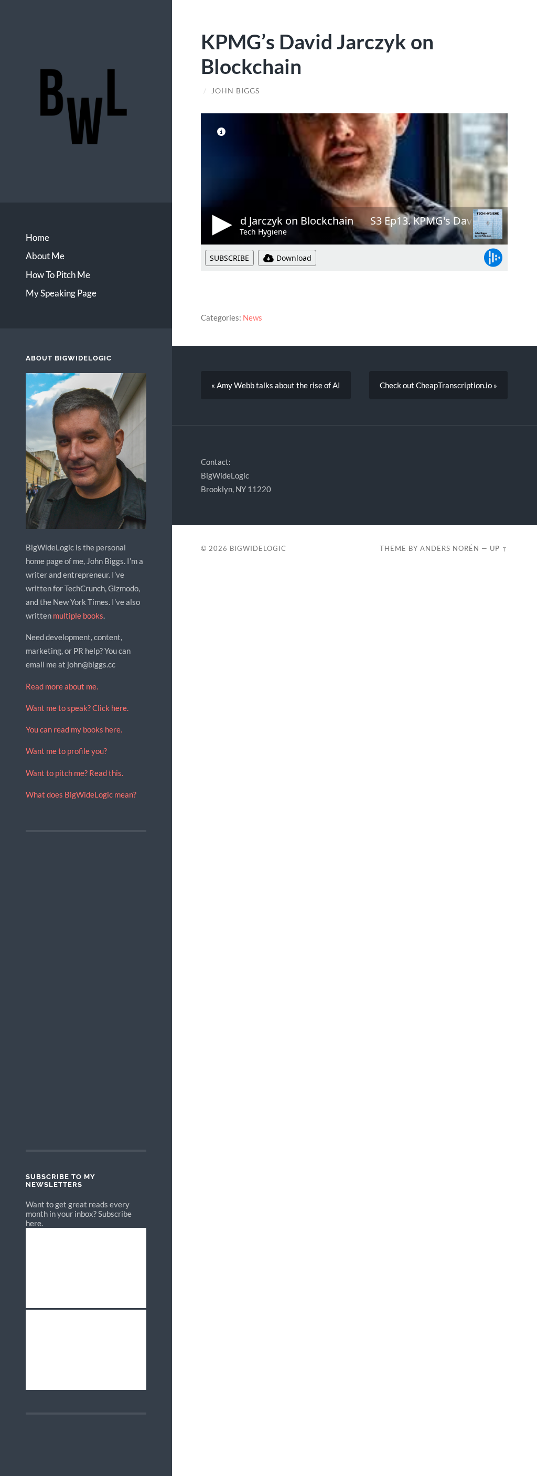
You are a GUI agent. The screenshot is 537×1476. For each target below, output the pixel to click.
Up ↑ (499, 548)
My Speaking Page (61, 293)
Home (37, 237)
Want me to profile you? (66, 751)
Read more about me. (62, 686)
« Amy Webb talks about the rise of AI (275, 385)
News (252, 317)
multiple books (78, 615)
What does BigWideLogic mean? (81, 794)
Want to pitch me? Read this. (74, 773)
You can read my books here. (74, 729)
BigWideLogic (258, 548)
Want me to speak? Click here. (77, 708)
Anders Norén (449, 548)
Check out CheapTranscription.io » (438, 385)
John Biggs (235, 91)
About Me (45, 255)
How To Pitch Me (58, 274)
